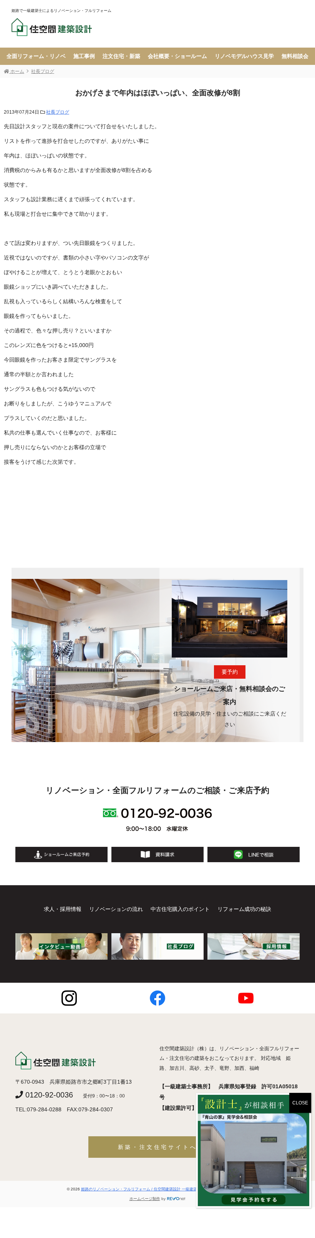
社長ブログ (57, 112)
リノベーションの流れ (116, 909)
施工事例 (84, 56)
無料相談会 (295, 56)
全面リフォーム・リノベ (36, 56)
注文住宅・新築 (121, 56)
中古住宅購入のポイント (180, 909)
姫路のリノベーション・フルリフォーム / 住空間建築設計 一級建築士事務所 (147, 1189)
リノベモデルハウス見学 (244, 56)
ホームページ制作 (144, 1199)
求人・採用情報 (62, 909)
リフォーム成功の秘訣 (244, 909)
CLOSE (300, 1103)
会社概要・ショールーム (177, 56)
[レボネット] (176, 1199)
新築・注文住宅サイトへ (157, 1147)
